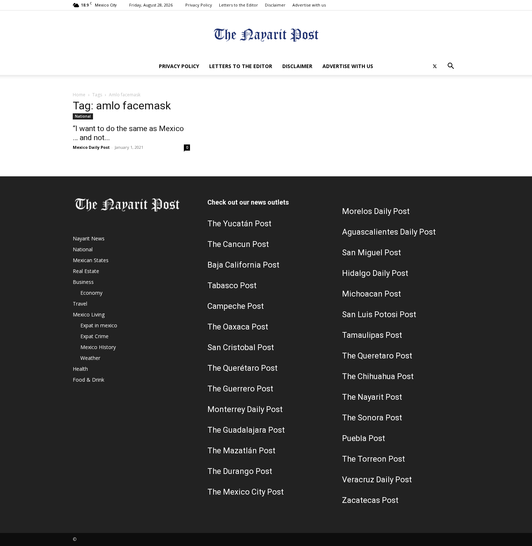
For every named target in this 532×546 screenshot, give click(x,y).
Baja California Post (243, 264)
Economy (91, 292)
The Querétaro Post (242, 368)
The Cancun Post (238, 244)
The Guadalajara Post (246, 429)
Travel (80, 303)
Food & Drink (88, 379)
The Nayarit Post (372, 397)
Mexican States (91, 260)
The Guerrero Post (240, 388)
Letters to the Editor (238, 5)
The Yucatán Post (239, 223)
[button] (450, 66)
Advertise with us (309, 5)
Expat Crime (94, 336)
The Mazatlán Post (241, 450)
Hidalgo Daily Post (375, 273)
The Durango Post (239, 471)
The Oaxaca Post (237, 326)
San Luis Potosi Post (379, 314)
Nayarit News (89, 238)
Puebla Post (363, 438)
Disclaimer (275, 5)
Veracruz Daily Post (377, 479)
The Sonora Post (372, 417)
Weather (90, 357)
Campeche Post (235, 306)
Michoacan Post (371, 293)
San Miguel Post (371, 252)
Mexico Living (89, 314)
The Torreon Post (373, 458)
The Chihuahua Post (378, 376)
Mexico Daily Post (91, 147)
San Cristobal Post (240, 347)
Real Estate (86, 271)
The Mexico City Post (245, 491)
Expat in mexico (98, 325)
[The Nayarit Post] (266, 34)
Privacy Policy (198, 5)
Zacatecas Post (370, 500)
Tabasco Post (232, 285)
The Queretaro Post (377, 355)
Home (79, 95)
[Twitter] (434, 66)
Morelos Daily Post (376, 211)
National (83, 116)
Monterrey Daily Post (245, 409)
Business (83, 281)
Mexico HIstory (98, 347)
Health (80, 368)
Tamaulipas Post (372, 335)
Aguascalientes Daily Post (389, 231)
